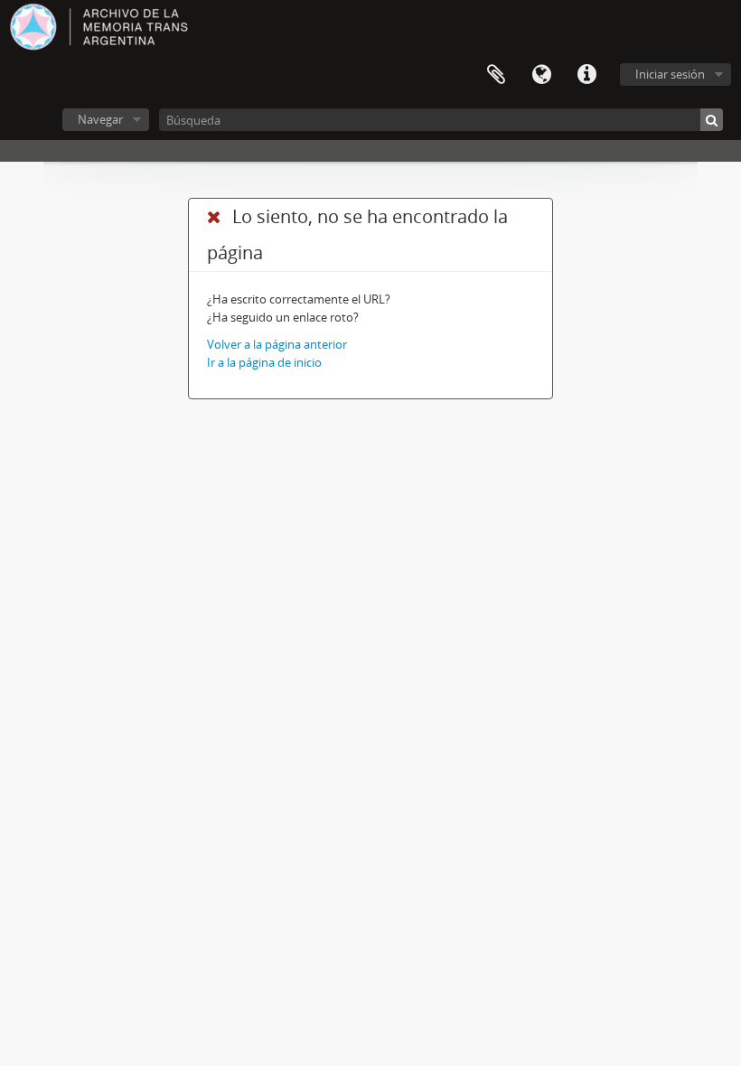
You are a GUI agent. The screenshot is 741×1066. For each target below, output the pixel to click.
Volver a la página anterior (277, 344)
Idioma (541, 75)
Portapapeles (496, 75)
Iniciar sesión (670, 74)
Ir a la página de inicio (264, 362)
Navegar (100, 119)
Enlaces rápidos (586, 75)
